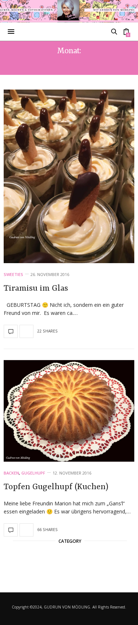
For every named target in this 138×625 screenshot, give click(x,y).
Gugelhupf (33, 473)
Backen (11, 473)
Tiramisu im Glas (36, 288)
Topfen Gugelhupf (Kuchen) (56, 487)
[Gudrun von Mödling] (69, 11)
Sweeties (13, 274)
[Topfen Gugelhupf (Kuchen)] (69, 411)
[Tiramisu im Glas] (69, 176)
